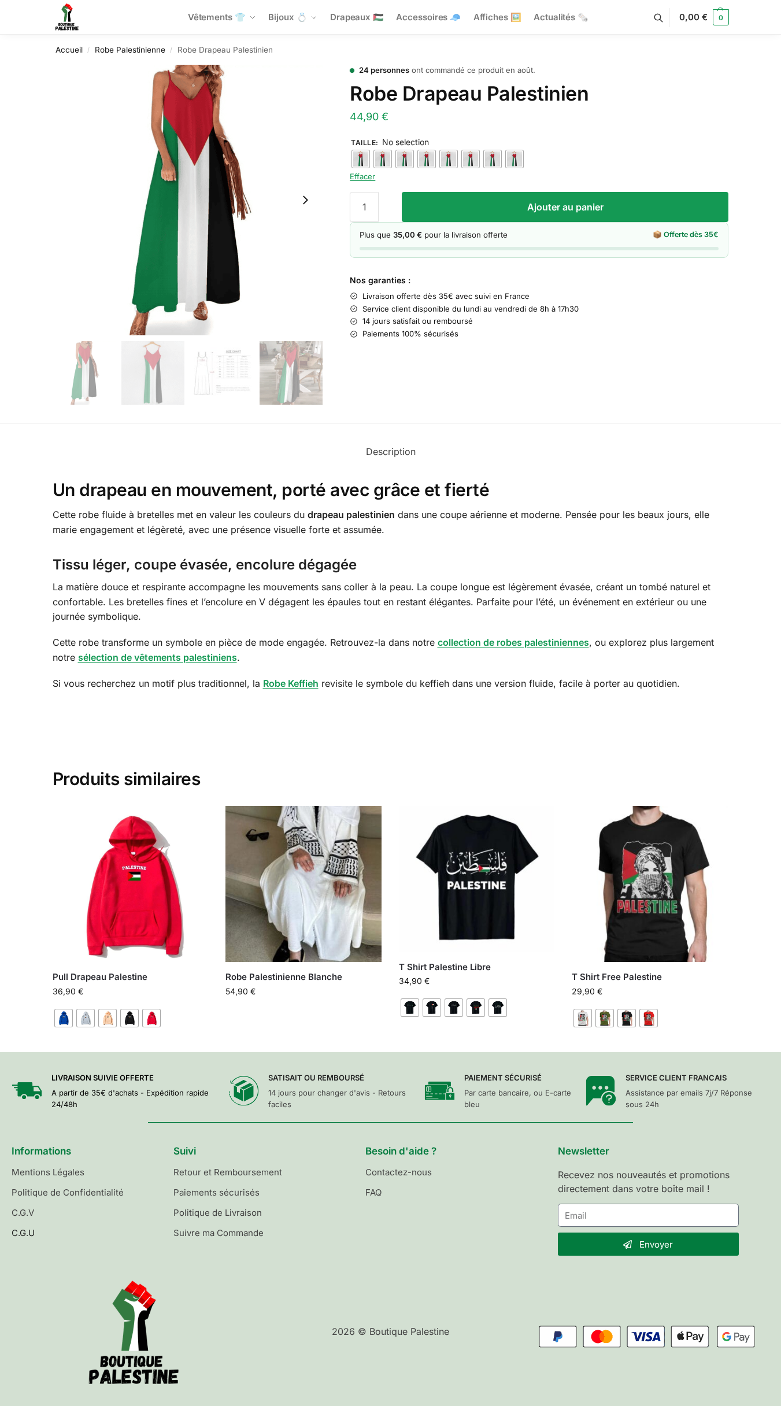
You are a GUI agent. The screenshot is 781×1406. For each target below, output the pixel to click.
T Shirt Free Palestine (617, 976)
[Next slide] (305, 200)
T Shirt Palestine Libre (445, 966)
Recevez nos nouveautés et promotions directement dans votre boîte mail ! (644, 1181)
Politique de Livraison (217, 1212)
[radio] (360, 159)
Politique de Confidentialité (68, 1192)
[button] (703, 17)
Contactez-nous (398, 1172)
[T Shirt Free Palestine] (650, 884)
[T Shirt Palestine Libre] (477, 879)
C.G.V (23, 1212)
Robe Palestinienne (130, 49)
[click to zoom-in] (188, 200)
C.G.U (23, 1232)
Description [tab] (391, 451)
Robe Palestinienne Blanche (283, 976)
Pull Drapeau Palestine (100, 976)
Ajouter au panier (565, 207)
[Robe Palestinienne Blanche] (303, 884)
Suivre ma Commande (218, 1232)
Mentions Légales (48, 1172)
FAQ (373, 1192)
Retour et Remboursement (227, 1172)
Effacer (362, 176)
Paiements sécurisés (216, 1192)
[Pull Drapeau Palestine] (131, 884)
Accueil (69, 49)
